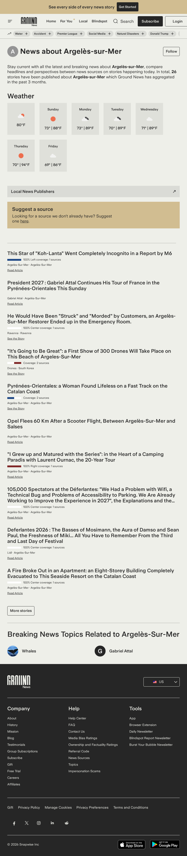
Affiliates (13, 784)
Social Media (97, 33)
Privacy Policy (29, 807)
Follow (171, 51)
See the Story (15, 338)
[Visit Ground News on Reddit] (67, 823)
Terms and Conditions (130, 807)
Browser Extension (142, 725)
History (12, 725)
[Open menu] (10, 21)
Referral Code (78, 751)
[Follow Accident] (50, 34)
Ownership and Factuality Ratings (93, 744)
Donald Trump (159, 33)
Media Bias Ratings (82, 738)
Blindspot (99, 21)
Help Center (77, 718)
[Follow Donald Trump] (172, 34)
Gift (10, 764)
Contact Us (76, 731)
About (11, 718)
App (132, 718)
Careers (13, 777)
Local (83, 21)
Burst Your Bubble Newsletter (151, 744)
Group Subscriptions (22, 751)
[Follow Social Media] (109, 34)
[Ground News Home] (29, 21)
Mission (12, 731)
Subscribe (150, 21)
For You (66, 21)
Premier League (67, 33)
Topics (73, 764)
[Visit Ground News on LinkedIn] (52, 823)
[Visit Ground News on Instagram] (38, 823)
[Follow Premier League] (81, 34)
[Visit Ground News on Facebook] (14, 823)
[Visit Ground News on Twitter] (26, 823)
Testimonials (16, 744)
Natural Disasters (128, 33)
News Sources (79, 758)
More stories (21, 610)
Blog (10, 738)
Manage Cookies (58, 807)
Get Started (127, 7)
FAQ (71, 725)
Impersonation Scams (84, 771)
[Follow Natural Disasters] (143, 34)
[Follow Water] (26, 34)
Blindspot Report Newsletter (150, 738)
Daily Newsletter (141, 731)
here (24, 221)
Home (51, 21)
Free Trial (14, 771)
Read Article (15, 270)
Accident (40, 33)
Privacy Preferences (92, 807)
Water (19, 33)
